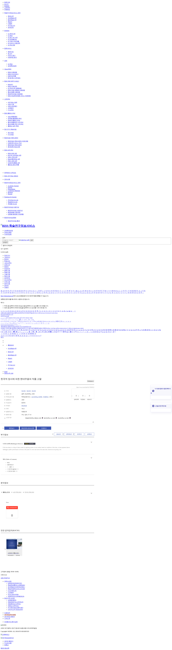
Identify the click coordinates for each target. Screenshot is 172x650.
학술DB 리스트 (12, 202)
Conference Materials (14, 190)
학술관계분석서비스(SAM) (16, 589)
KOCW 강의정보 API (14, 155)
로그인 (6, 4)
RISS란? (10, 84)
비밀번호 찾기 (12, 57)
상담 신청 (11, 104)
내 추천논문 (11, 34)
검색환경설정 (12, 66)
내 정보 (10, 64)
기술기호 (7, 274)
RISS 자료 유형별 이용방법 (16, 90)
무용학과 (45, 397)
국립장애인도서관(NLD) (15, 602)
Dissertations (11, 189)
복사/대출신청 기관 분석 (15, 124)
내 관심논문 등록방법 (15, 88)
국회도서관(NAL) (13, 606)
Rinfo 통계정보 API (14, 159)
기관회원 (11, 592)
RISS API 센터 (8, 150)
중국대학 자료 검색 (14, 147)
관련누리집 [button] (7, 581)
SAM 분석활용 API (14, 163)
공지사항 (7, 179)
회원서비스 (7, 48)
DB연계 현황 (12, 76)
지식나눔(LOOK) (13, 594)
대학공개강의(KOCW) (15, 583)
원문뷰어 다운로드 (10, 172)
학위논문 (11, 16)
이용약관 (7, 613)
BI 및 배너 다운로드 (14, 78)
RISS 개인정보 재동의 (11, 176)
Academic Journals (13, 186)
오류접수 (89, 434)
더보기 (91, 442)
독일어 (6, 266)
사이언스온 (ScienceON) (15, 609)
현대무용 (24, 405)
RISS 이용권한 (12, 86)
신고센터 (11, 110)
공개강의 (11, 27)
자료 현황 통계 (12, 116)
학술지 (10, 22)
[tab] (6, 492)
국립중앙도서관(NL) (14, 604)
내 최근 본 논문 (13, 37)
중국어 (6, 259)
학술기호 (7, 272)
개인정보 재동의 (9, 616)
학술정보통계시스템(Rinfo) (16, 585)
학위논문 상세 (8, 373)
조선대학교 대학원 (37, 397)
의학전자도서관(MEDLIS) (16, 596)
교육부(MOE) (12, 600)
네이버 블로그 (8, 641)
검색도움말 (7, 232)
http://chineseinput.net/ (7, 296)
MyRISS (6, 6)
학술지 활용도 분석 (14, 120)
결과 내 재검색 (7, 245)
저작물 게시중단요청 (11, 622)
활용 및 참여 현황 (13, 165)
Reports (10, 194)
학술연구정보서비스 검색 (12, 13)
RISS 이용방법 (12, 72)
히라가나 (7, 255)
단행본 (10, 23)
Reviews (10, 192)
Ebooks (10, 187)
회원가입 (7, 2)
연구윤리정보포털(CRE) (15, 607)
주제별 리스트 (12, 204)
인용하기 (44, 428)
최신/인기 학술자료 (10, 129)
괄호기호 (7, 270)
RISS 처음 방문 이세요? (11, 81)
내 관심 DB (11, 45)
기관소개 (7, 618)
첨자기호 (7, 276)
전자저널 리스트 (13, 200)
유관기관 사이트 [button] (9, 598)
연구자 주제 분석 (29, 492)
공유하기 (79, 434)
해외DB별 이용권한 (14, 212)
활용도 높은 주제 (13, 126)
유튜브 (6, 645)
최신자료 (11, 132)
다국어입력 (7, 234)
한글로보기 (90, 381)
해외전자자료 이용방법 (15, 94)
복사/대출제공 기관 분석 (15, 122)
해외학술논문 (12, 20)
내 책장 (10, 35)
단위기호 (7, 282)
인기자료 (11, 134)
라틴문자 (7, 278)
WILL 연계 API (12, 157)
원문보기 (11, 428)
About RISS (7, 69)
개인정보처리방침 (10, 615)
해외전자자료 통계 (10, 217)
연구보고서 (11, 25)
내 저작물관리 (12, 39)
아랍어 (6, 287)
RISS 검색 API (12, 153)
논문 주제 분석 (17, 492)
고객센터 (7, 7)
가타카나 (7, 257)
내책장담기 (69, 434)
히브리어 (7, 268)
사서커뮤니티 (12, 590)
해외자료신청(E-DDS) (11, 138)
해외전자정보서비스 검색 (12, 182)
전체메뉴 (7, 9)
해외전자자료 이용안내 (11, 207)
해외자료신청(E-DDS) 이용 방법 (18, 141)
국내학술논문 (12, 18)
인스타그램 (7, 643)
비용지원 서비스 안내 (15, 143)
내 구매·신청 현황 (13, 41)
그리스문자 (7, 263)
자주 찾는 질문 (12, 102)
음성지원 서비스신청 (28, 428)
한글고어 (7, 261)
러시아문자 (7, 280)
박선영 (23, 391)
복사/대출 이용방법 (14, 92)
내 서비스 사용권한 (14, 43)
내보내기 (58, 434)
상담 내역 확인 (12, 106)
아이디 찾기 (11, 55)
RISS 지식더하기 (13, 74)
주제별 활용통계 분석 (15, 118)
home (5, 371)
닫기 (2, 337)
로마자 (6, 285)
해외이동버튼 (5, 648)
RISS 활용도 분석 (9, 113)
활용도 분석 (6, 492)
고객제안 (11, 108)
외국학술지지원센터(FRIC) (16, 587)
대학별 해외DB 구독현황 (16, 214)
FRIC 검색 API (12, 161)
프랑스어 (7, 265)
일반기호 (7, 283)
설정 (5, 60)
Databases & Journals (10, 197)
